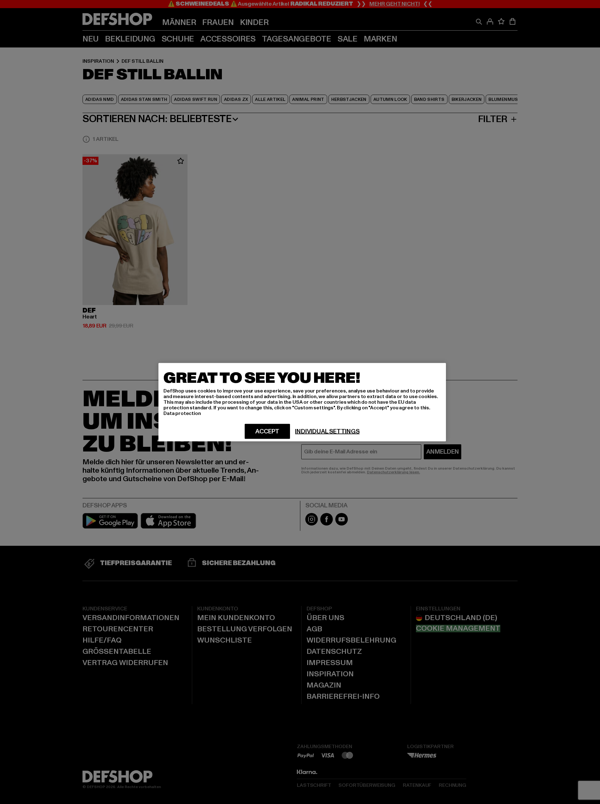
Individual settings (327, 431)
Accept (267, 431)
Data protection (182, 413)
